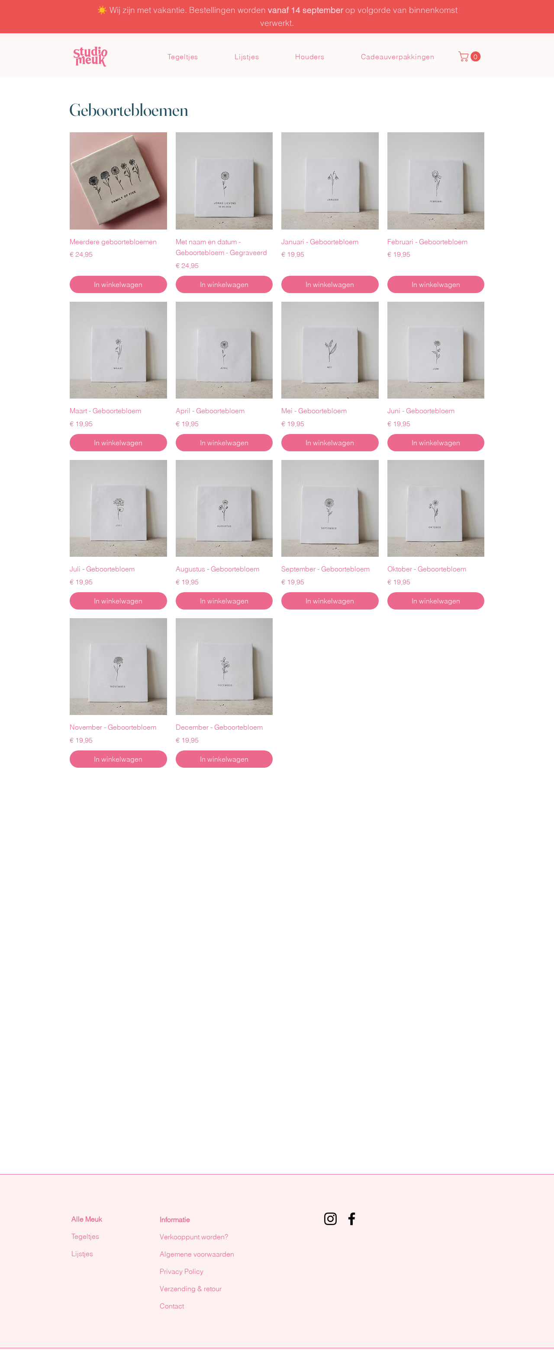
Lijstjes (82, 1253)
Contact (172, 1306)
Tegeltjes (85, 1236)
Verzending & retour (191, 1288)
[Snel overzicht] (118, 181)
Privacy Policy (181, 1271)
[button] (470, 56)
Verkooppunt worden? (194, 1236)
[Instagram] (330, 1218)
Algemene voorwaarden (197, 1254)
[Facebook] (351, 1218)
